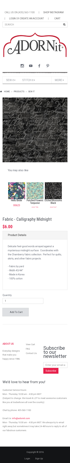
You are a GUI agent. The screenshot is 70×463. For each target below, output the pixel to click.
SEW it (10, 80)
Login (27, 458)
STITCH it (27, 80)
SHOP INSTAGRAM (53, 12)
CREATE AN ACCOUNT (32, 18)
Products (19, 91)
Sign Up (39, 458)
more (58, 80)
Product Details (17, 235)
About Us (8, 343)
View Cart (30, 344)
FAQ (28, 349)
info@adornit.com (21, 418)
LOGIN (12, 18)
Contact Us (31, 353)
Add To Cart (16, 312)
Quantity (7, 295)
